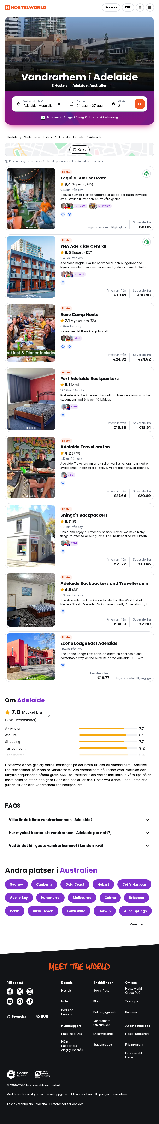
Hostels (66, 990)
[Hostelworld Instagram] (29, 991)
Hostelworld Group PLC (133, 990)
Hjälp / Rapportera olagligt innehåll (72, 1046)
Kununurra (50, 898)
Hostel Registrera (137, 1033)
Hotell (65, 1001)
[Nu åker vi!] (140, 104)
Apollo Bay (19, 898)
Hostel (66, 171)
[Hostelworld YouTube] (10, 1001)
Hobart (103, 884)
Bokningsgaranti (104, 1012)
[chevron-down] (48, 716)
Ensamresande (103, 1033)
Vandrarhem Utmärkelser (101, 1023)
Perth (14, 911)
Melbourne (82, 898)
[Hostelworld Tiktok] (29, 1001)
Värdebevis (121, 1094)
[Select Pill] (140, 7)
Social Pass (101, 990)
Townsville (76, 911)
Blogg (97, 1001)
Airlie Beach (43, 911)
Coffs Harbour (134, 884)
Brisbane (136, 898)
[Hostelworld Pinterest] (20, 1001)
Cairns (110, 898)
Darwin (105, 911)
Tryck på (131, 1001)
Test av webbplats (20, 1104)
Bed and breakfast (68, 1012)
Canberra (44, 884)
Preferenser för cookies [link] (66, 1104)
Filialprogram (134, 1044)
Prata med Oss (71, 1033)
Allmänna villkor (81, 1094)
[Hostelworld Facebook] (10, 991)
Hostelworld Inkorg (133, 1055)
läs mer (98, 161)
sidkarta (41, 1104)
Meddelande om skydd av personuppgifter (37, 1094)
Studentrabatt (102, 1044)
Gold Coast (74, 884)
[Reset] (59, 104)
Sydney (16, 884)
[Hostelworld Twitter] (20, 991)
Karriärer (131, 1012)
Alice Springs (135, 911)
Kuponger (102, 1094)
